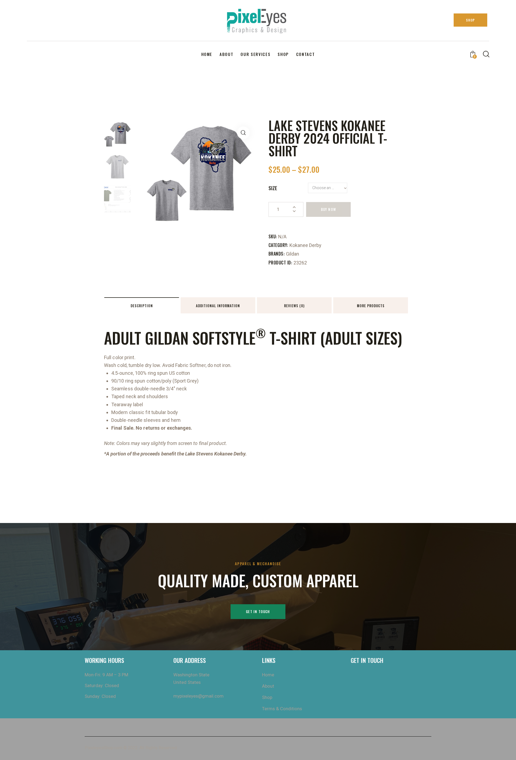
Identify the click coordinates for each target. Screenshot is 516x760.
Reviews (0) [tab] (294, 305)
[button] (243, 132)
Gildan (292, 254)
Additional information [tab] (218, 305)
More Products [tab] (371, 305)
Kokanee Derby (305, 245)
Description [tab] (142, 305)
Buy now (328, 209)
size (272, 188)
